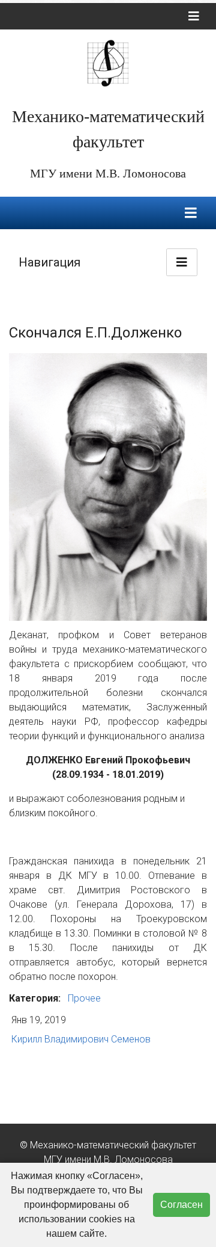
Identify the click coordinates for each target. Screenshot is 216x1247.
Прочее (84, 998)
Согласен (181, 1204)
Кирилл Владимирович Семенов (81, 1039)
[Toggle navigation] (193, 16)
